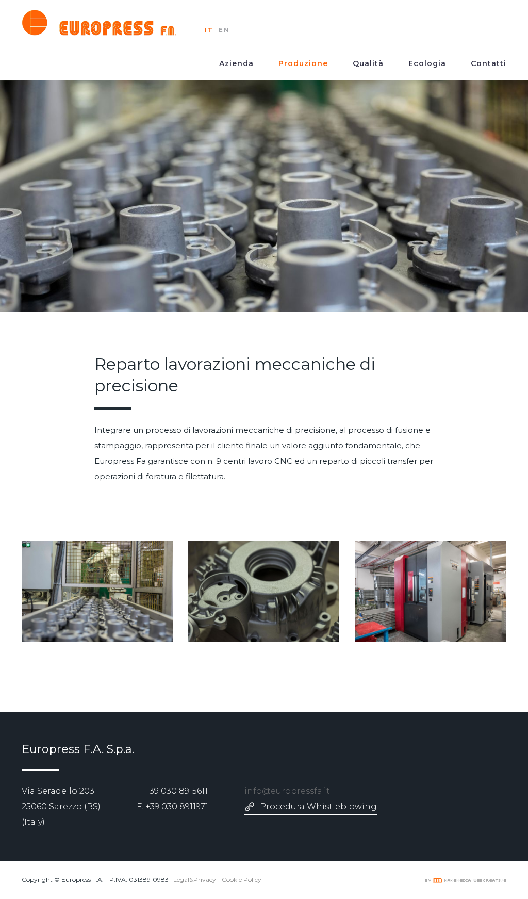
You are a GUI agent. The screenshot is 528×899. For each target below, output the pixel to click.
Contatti (488, 63)
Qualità (368, 63)
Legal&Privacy (194, 880)
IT (209, 30)
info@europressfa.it (287, 791)
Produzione (303, 63)
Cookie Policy (241, 880)
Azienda (236, 63)
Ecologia (427, 63)
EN (224, 30)
